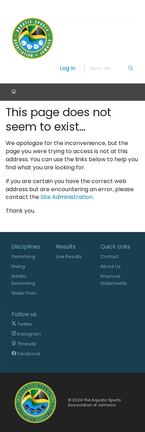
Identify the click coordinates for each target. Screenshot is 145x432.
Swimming (23, 256)
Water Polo (23, 293)
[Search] (130, 69)
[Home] (14, 92)
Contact (109, 256)
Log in (67, 68)
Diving (18, 266)
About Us (110, 266)
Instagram (28, 334)
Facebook (28, 354)
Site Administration (66, 197)
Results (66, 246)
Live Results (69, 256)
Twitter (24, 324)
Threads (26, 344)
